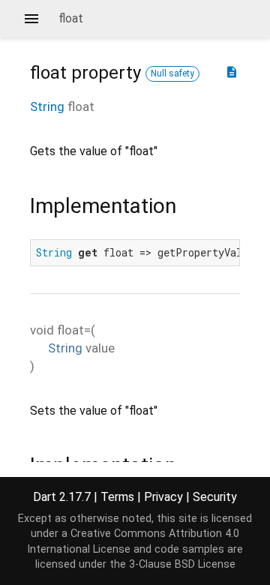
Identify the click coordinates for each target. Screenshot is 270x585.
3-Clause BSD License (182, 564)
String (47, 106)
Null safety (172, 73)
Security (215, 497)
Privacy (163, 497)
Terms (117, 497)
